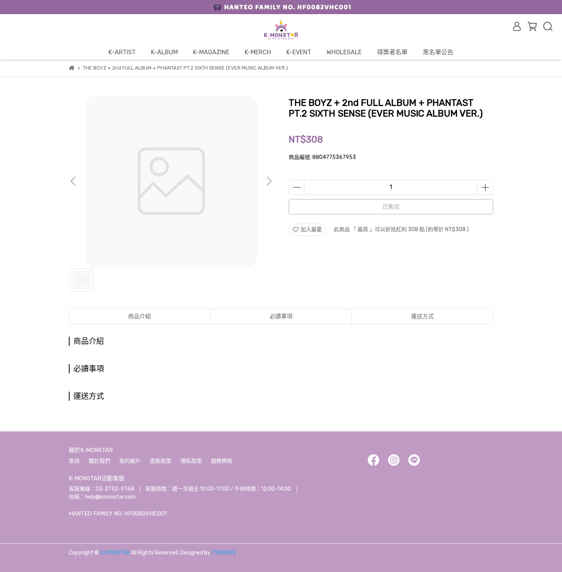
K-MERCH (258, 52)
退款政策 (160, 461)
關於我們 (99, 461)
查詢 (74, 461)
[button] (268, 181)
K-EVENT (298, 52)
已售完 (391, 206)
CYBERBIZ (223, 552)
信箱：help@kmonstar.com (102, 497)
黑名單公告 (438, 52)
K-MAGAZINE (211, 52)
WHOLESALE (344, 52)
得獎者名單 (392, 52)
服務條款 (221, 461)
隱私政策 (191, 461)
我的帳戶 (130, 461)
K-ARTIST (122, 52)
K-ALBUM (164, 52)
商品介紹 (139, 316)
